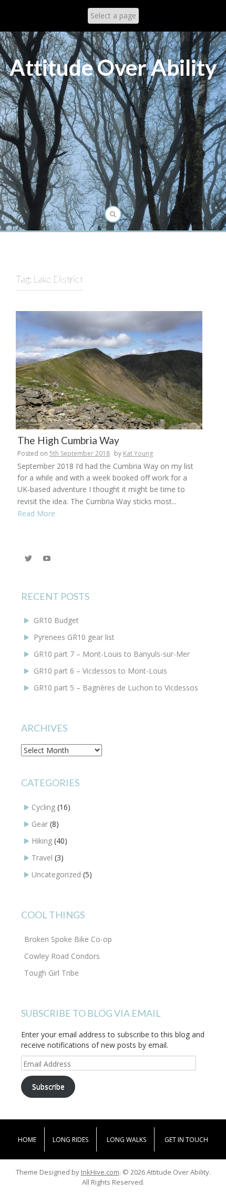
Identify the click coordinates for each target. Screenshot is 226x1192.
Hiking (42, 841)
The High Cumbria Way (68, 440)
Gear (40, 824)
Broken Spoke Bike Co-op (68, 939)
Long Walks (126, 1139)
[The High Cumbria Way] (109, 369)
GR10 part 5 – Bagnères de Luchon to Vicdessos (116, 688)
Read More (36, 513)
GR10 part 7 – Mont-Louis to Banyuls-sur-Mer (112, 654)
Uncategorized (56, 874)
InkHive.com (100, 1172)
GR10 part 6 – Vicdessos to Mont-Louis (100, 671)
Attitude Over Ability (113, 67)
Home (27, 1139)
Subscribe (48, 1086)
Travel (42, 858)
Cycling (43, 807)
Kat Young (138, 453)
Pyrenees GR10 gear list (74, 637)
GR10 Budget (56, 620)
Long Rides (70, 1139)
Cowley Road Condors (62, 956)
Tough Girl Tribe (51, 973)
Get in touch (186, 1139)
